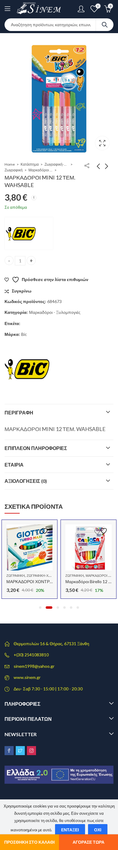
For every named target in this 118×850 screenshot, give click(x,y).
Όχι (97, 829)
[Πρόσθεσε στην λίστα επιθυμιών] (43, 530)
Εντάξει (70, 829)
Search (104, 24)
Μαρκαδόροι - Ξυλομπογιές (40, 170)
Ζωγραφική (14, 170)
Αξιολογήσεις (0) (26, 481)
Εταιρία (14, 464)
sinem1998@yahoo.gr (34, 666)
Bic (24, 334)
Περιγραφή (19, 412)
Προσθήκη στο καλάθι (29, 842)
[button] (40, 607)
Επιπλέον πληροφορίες (36, 448)
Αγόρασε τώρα (88, 842)
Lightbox (102, 143)
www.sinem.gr (27, 677)
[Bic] (29, 233)
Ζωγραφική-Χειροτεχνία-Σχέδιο (56, 164)
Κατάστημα (30, 164)
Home (10, 164)
